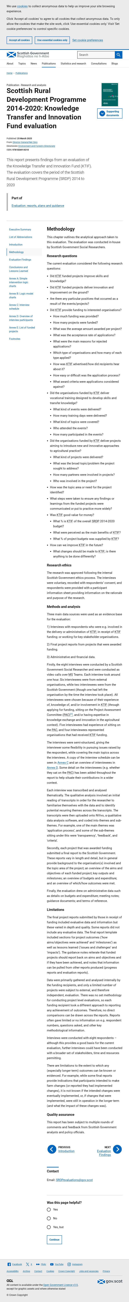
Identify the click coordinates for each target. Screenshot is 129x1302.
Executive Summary (20, 229)
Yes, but (58, 1227)
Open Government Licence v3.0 (60, 1284)
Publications (49, 63)
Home (9, 73)
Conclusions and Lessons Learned (18, 269)
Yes (55, 1209)
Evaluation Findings (20, 259)
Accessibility (13, 1271)
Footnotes (14, 338)
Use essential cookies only (52, 40)
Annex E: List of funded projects (22, 329)
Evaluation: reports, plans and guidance (38, 205)
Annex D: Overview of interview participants (21, 318)
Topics (22, 63)
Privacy (106, 1271)
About (10, 63)
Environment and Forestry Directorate (36, 146)
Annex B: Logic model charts (21, 295)
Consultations (99, 63)
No (55, 1218)
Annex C (62, 762)
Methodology (16, 252)
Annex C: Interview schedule (19, 306)
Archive (26, 1271)
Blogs (115, 63)
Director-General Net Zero (25, 142)
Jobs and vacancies (88, 1271)
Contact (38, 1271)
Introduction (15, 244)
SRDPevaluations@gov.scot (74, 1180)
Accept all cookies (19, 40)
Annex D (52, 767)
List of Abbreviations (20, 237)
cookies (22, 6)
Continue (54, 1239)
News (34, 63)
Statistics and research (73, 63)
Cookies (50, 1271)
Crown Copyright (66, 1271)
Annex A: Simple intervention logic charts (18, 282)
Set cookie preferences (87, 40)
